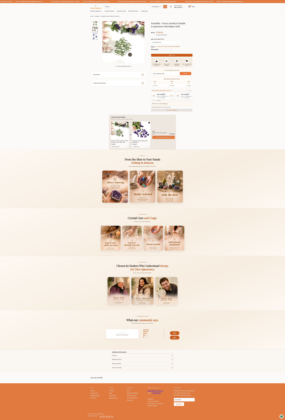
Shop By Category (95, 11)
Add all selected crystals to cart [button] (163, 137)
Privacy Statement (132, 398)
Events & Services (133, 11)
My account (178, 7)
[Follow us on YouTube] (112, 417)
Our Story (111, 390)
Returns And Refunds (132, 393)
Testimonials (112, 395)
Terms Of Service (131, 395)
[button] (191, 6)
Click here (164, 103)
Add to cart (172, 55)
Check (185, 73)
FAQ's (128, 390)
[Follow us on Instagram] (106, 417)
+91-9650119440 (24, 1)
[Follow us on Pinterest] (109, 417)
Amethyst (97, 16)
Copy (171, 95)
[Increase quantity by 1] (170, 50)
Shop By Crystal (121, 11)
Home (91, 16)
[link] (120, 130)
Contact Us (130, 400)
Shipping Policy (113, 398)
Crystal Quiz (144, 11)
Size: (157, 39)
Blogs (110, 393)
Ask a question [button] (174, 338)
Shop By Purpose (109, 11)
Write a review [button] (174, 333)
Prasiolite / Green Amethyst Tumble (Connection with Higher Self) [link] (119, 141)
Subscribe (179, 404)
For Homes (93, 398)
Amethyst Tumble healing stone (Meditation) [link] (140, 141)
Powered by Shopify (93, 415)
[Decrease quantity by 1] (161, 50)
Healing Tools (94, 393)
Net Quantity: (155, 49)
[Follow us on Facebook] (101, 417)
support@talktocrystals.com (35, 1)
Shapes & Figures (95, 395)
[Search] (165, 6)
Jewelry (92, 390)
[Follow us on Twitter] (104, 417)
